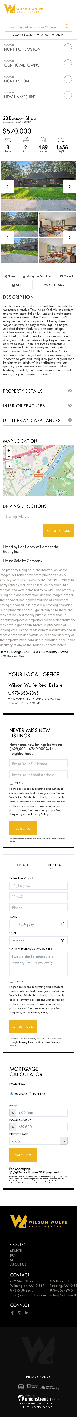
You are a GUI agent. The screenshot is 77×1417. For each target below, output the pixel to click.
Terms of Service (50, 1042)
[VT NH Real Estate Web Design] (38, 1398)
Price (13, 1106)
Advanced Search (24, 35)
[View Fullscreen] (9, 465)
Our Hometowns (21, 65)
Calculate (23, 1155)
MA (27, 651)
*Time (13, 933)
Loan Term (17, 1084)
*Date (13, 916)
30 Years (20, 1094)
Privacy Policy (39, 814)
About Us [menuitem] (18, 1264)
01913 (64, 651)
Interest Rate (18, 1134)
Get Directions (58, 530)
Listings (16, 651)
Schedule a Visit (53, 866)
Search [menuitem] (16, 1250)
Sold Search (58, 35)
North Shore (17, 81)
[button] (67, 27)
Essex (36, 651)
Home (4, 651)
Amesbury (50, 651)
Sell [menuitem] (13, 1259)
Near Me (44, 35)
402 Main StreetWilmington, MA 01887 (27, 1283)
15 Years (38, 1094)
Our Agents (33, 702)
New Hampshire (19, 97)
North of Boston (22, 49)
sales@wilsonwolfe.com (28, 1295)
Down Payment (20, 1120)
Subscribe (23, 828)
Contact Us (16, 702)
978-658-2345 (25, 693)
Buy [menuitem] (13, 1255)
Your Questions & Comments (30, 949)
